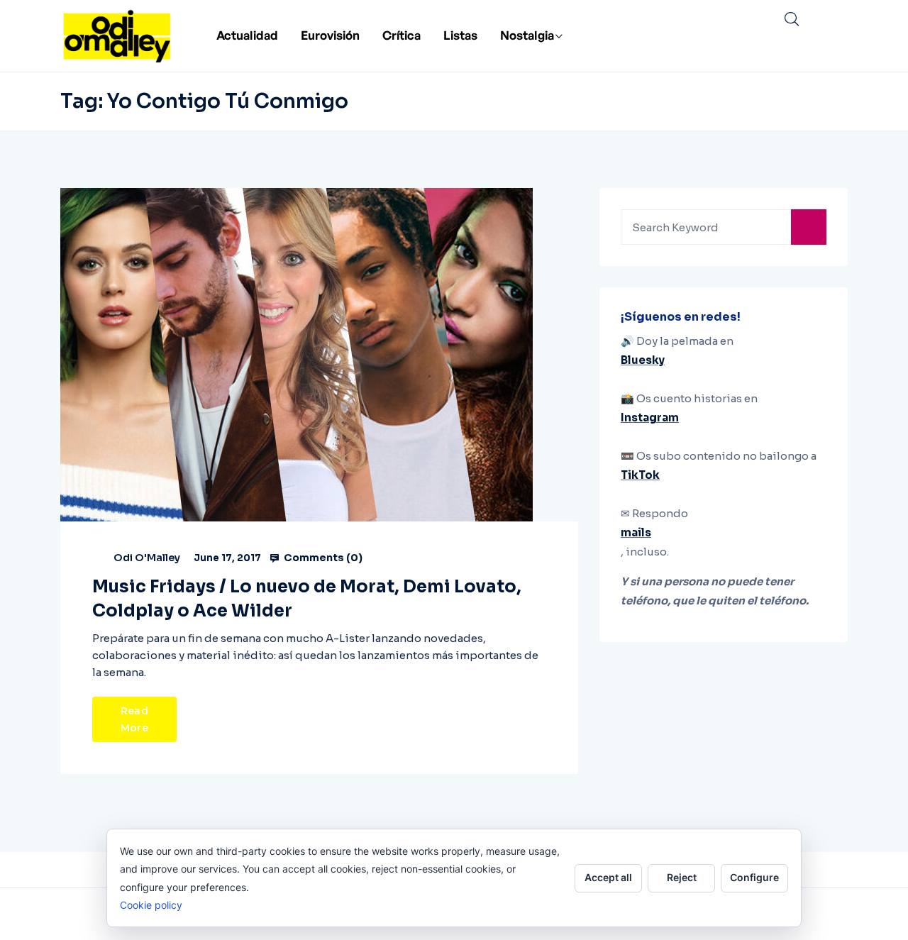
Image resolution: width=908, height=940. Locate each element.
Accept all (608, 877)
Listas (460, 35)
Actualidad (247, 35)
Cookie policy (151, 905)
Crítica (401, 35)
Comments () (322, 557)
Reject (682, 877)
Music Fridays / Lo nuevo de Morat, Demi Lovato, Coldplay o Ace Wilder (306, 598)
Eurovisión (330, 35)
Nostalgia (527, 35)
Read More (134, 719)
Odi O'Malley (147, 557)
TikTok (640, 475)
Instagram (650, 417)
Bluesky (643, 360)
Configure (754, 877)
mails (636, 532)
